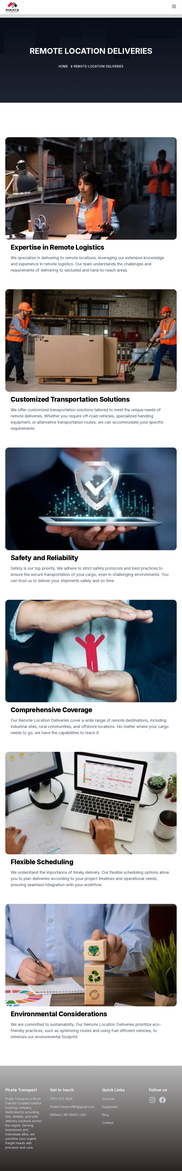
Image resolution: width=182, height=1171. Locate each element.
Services (108, 1099)
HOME (63, 66)
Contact (107, 1123)
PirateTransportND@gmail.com (72, 1107)
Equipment (109, 1107)
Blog (105, 1115)
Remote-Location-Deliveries (98, 66)
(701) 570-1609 (61, 1099)
